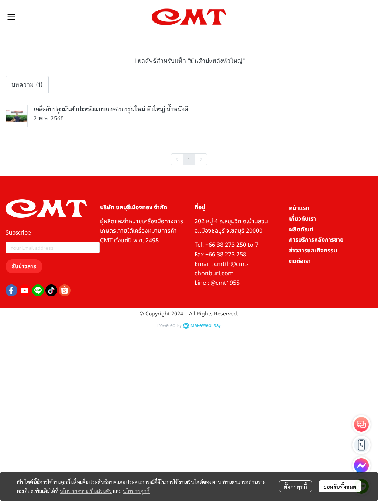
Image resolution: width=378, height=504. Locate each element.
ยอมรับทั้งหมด (339, 486)
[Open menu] (11, 17)
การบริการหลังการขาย (316, 239)
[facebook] (11, 290)
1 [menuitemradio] (189, 159)
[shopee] (65, 290)
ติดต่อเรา (300, 261)
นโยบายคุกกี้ (136, 490)
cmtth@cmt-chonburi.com (221, 269)
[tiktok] (51, 290)
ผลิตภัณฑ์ (301, 229)
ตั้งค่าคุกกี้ (295, 486)
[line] (38, 290)
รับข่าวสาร (24, 266)
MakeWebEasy (205, 325)
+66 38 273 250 (225, 245)
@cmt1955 (225, 283)
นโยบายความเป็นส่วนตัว (86, 490)
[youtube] (25, 290)
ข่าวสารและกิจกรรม (313, 250)
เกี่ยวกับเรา (302, 218)
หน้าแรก (299, 208)
